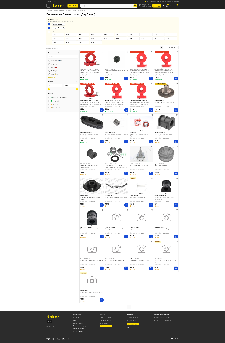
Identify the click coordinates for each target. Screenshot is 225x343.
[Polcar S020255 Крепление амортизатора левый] (116, 249)
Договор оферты (78, 323)
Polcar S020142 (84, 195)
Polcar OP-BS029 (110, 227)
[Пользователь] (163, 5)
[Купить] (102, 78)
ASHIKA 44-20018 (135, 164)
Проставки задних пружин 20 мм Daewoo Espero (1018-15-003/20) (164, 71)
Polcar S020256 (134, 259)
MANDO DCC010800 (85, 132)
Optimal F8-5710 (159, 164)
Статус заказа (104, 323)
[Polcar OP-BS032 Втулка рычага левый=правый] (141, 217)
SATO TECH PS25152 (86, 227)
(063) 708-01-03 (133, 320)
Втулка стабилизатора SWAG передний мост (116, 71)
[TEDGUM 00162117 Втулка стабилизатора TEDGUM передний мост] (166, 122)
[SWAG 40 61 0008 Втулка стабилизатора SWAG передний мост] (116, 59)
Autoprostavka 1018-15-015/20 (89, 100)
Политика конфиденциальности (82, 326)
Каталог (74, 5)
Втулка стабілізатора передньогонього (91, 292)
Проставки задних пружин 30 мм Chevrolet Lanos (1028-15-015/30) (114, 103)
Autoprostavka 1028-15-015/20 (138, 69)
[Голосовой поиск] (132, 6)
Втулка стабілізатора (161, 165)
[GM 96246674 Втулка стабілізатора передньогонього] (92, 280)
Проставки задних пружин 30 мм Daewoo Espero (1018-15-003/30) (139, 103)
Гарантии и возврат (166, 1)
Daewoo (56, 10)
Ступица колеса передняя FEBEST (164, 102)
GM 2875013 (158, 259)
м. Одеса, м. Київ (52, 1)
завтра (55, 104)
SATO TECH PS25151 (160, 195)
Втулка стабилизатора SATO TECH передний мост (164, 198)
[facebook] (172, 339)
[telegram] (128, 327)
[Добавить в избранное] (102, 51)
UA (147, 1)
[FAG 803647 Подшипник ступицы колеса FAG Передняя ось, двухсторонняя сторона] (141, 122)
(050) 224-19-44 (133, 317)
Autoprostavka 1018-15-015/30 (89, 69)
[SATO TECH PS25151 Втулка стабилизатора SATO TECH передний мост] (166, 185)
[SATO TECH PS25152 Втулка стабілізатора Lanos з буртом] (92, 217)
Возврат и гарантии (106, 320)
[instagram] (175, 339)
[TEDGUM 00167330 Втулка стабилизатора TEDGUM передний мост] (92, 154)
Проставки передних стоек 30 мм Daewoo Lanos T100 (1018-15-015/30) (90, 71)
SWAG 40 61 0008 (110, 69)
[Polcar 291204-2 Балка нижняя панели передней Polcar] (116, 185)
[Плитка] (161, 47)
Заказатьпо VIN (158, 5)
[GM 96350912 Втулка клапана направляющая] (141, 185)
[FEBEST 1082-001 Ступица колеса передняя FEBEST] (166, 91)
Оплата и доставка (154, 1)
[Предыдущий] (82, 59)
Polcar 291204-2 (109, 195)
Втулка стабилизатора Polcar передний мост (116, 135)
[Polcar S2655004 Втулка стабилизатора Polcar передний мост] (116, 122)
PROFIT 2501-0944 (110, 164)
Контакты (176, 1)
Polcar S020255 (109, 259)
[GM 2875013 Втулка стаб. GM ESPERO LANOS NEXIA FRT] (166, 249)
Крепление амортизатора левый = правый (90, 198)
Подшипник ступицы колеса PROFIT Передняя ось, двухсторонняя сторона (116, 166)
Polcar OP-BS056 (85, 259)
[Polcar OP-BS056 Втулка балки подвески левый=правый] (92, 249)
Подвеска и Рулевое (71, 10)
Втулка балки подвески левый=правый (91, 260)
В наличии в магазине (59, 97)
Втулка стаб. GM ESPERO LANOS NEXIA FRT (165, 261)
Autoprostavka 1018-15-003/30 (138, 100)
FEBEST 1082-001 (160, 100)
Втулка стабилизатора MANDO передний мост (89, 135)
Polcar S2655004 (110, 132)
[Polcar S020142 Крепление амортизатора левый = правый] (92, 185)
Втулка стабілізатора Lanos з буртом (90, 229)
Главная (49, 10)
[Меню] (48, 6)
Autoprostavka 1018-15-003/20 (163, 69)
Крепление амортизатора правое (139, 260)
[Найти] (135, 5)
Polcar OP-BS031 (159, 227)
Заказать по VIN (107, 326)
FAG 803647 (133, 132)
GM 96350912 (134, 195)
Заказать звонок (134, 324)
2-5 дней (56, 107)
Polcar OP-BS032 (134, 227)
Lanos (62, 10)
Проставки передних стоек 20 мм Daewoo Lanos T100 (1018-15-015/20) (90, 103)
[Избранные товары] (171, 5)
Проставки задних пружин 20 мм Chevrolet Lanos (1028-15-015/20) (139, 71)
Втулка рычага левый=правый (114, 229)
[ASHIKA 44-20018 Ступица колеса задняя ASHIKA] (141, 154)
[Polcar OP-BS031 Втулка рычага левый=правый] (166, 217)
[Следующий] (101, 59)
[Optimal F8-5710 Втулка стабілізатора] (166, 154)
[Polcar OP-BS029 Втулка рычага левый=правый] (116, 217)
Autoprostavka (56, 60)
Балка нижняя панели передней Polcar (116, 197)
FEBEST (55, 67)
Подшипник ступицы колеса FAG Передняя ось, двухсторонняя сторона (141, 135)
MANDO (54, 71)
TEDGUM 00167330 (85, 164)
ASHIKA (54, 64)
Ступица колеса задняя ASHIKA (139, 165)
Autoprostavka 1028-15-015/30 (114, 100)
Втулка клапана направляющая (139, 197)
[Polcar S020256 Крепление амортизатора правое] (141, 249)
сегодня (55, 101)
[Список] (164, 47)
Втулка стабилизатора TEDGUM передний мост (164, 135)
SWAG (54, 74)
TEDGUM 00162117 (160, 132)
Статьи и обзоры (78, 331)
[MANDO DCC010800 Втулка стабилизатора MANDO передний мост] (92, 122)
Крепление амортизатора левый (114, 260)
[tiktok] (178, 339)
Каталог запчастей (78, 328)
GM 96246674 (84, 290)
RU (48, 321)
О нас (74, 320)
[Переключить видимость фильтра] (77, 53)
